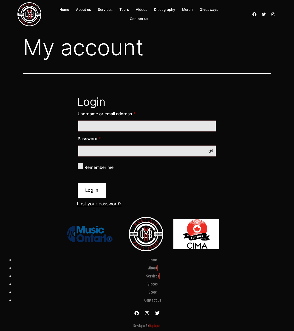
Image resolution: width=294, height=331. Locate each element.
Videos (141, 9)
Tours (124, 9)
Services (105, 9)
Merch (187, 9)
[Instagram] (273, 14)
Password (98, 138)
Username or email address (115, 113)
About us (83, 9)
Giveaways (209, 9)
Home (64, 9)
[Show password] (210, 150)
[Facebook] (254, 14)
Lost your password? (99, 204)
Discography (164, 9)
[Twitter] (264, 14)
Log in (91, 190)
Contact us (139, 19)
